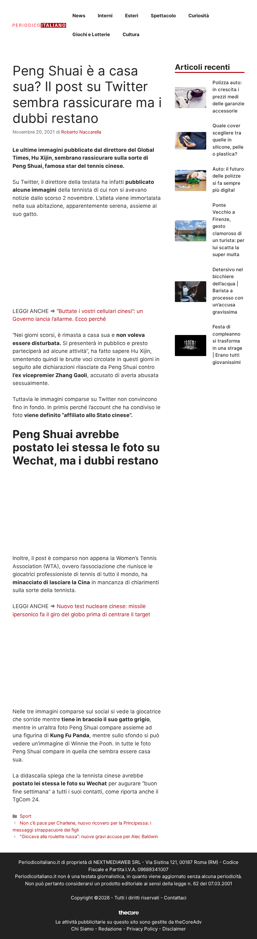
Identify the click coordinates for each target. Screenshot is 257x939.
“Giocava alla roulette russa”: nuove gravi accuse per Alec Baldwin (89, 836)
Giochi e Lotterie (91, 34)
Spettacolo (163, 16)
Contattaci (175, 898)
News (78, 16)
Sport (25, 816)
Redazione (110, 929)
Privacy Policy (142, 929)
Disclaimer (174, 929)
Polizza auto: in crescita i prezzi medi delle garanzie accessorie (228, 97)
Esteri (131, 16)
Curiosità (198, 16)
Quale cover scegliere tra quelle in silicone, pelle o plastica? (228, 140)
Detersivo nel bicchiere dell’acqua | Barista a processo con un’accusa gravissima (227, 290)
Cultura (131, 34)
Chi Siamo (82, 929)
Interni (105, 16)
